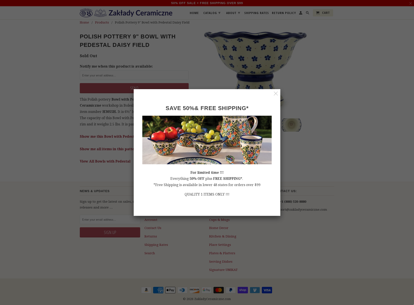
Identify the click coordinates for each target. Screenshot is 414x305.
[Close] (276, 93)
